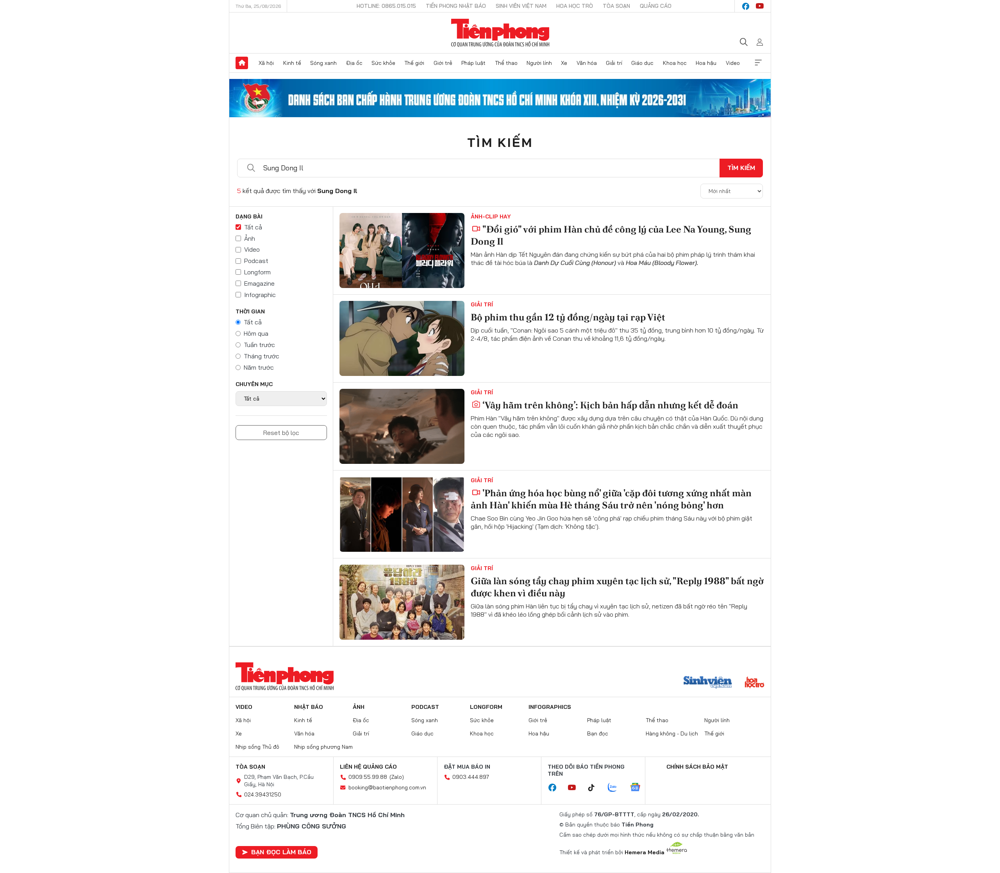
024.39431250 (262, 794)
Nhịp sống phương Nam (323, 746)
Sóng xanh (323, 62)
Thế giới (414, 62)
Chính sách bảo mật (697, 766)
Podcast (256, 261)
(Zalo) (396, 776)
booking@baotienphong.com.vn (387, 787)
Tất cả (253, 227)
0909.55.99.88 (367, 776)
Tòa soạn (616, 5)
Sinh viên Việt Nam (521, 5)
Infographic (260, 295)
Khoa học (675, 62)
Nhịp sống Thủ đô (257, 746)
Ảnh (249, 238)
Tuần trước (259, 345)
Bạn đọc (597, 733)
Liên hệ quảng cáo (368, 766)
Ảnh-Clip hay (491, 216)
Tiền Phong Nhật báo (456, 5)
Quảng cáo (655, 5)
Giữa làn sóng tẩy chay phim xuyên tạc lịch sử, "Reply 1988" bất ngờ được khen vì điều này (617, 587)
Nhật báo (308, 706)
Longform (257, 272)
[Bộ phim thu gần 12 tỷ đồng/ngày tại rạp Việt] (401, 338)
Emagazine (259, 283)
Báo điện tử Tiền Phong (500, 33)
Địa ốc (354, 62)
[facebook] (745, 6)
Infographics (550, 706)
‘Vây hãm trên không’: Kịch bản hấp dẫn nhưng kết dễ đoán (610, 405)
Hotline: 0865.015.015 (386, 5)
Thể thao (506, 62)
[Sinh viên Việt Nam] (708, 683)
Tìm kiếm (500, 142)
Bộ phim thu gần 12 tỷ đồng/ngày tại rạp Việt (568, 317)
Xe (564, 62)
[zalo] (616, 788)
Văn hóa (587, 62)
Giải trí (614, 62)
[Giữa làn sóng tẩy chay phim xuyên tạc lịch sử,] (401, 602)
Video (733, 62)
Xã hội (266, 62)
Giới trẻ (443, 62)
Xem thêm (758, 63)
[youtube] (759, 6)
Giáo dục (642, 62)
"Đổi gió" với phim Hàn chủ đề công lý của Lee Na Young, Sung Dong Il (611, 235)
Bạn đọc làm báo (281, 852)
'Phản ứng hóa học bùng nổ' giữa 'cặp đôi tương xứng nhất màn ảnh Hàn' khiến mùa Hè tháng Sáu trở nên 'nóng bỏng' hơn (611, 499)
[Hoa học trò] (754, 683)
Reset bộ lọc (281, 432)
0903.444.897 (470, 776)
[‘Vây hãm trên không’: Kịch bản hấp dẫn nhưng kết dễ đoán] (401, 426)
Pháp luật (473, 62)
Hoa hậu (706, 62)
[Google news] (639, 788)
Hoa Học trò (574, 5)
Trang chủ (242, 63)
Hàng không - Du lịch (672, 733)
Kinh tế (292, 62)
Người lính (539, 62)
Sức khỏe (383, 62)
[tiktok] (595, 787)
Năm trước (259, 367)
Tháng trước (261, 356)
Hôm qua (256, 333)
